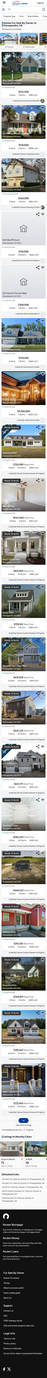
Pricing (7, 1283)
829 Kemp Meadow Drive (16, 135)
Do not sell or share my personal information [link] (23, 1353)
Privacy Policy (10, 1343)
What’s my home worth (14, 1288)
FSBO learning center (13, 1321)
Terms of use (9, 1338)
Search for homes (11, 1278)
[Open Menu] (4, 2)
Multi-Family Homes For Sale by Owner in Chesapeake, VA (21, 1192)
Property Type (9, 16)
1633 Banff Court (12, 241)
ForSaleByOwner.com (12, 1130)
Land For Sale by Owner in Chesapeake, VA (22, 1187)
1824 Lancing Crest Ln (14, 401)
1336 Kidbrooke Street (14, 348)
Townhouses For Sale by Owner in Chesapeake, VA (18, 1199)
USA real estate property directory (19, 1326)
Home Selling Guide (12, 1293)
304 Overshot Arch (12, 82)
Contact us (8, 1311)
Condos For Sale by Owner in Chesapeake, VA (23, 1179)
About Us (7, 1298)
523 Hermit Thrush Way (15, 294)
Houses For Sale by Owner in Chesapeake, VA (23, 1183)
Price (22, 16)
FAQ (5, 1316)
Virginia (29, 1130)
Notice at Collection (12, 1348)
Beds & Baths (33, 16)
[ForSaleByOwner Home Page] (19, 3)
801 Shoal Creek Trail (13, 188)
